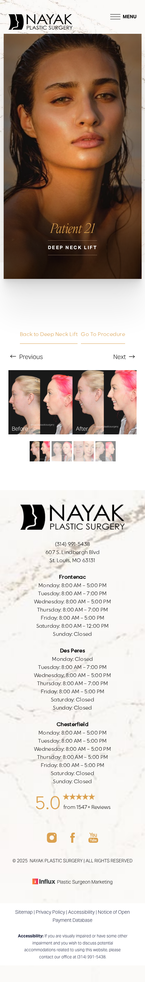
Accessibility (81, 912)
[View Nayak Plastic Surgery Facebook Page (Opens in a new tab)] (72, 840)
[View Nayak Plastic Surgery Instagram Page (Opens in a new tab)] (51, 840)
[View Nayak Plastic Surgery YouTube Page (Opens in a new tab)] (93, 840)
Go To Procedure (103, 334)
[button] (115, 16)
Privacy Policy (50, 912)
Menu (130, 17)
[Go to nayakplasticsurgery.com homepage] (40, 17)
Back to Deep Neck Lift (49, 334)
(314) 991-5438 (91, 956)
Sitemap (24, 912)
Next (120, 357)
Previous (30, 357)
